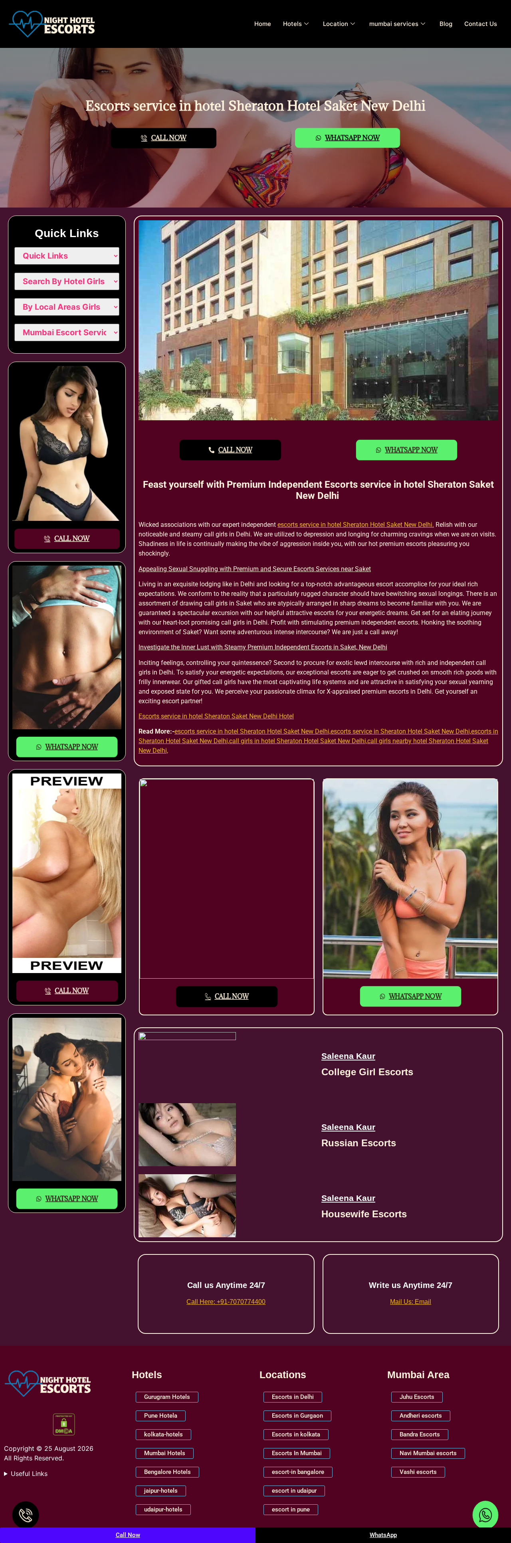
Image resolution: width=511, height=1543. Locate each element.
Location (335, 24)
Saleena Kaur (348, 1055)
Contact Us (480, 24)
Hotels (292, 24)
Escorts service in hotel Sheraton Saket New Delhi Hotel (216, 716)
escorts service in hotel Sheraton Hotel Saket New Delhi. (355, 524)
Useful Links (29, 1474)
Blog (446, 24)
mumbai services (393, 24)
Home (262, 24)
